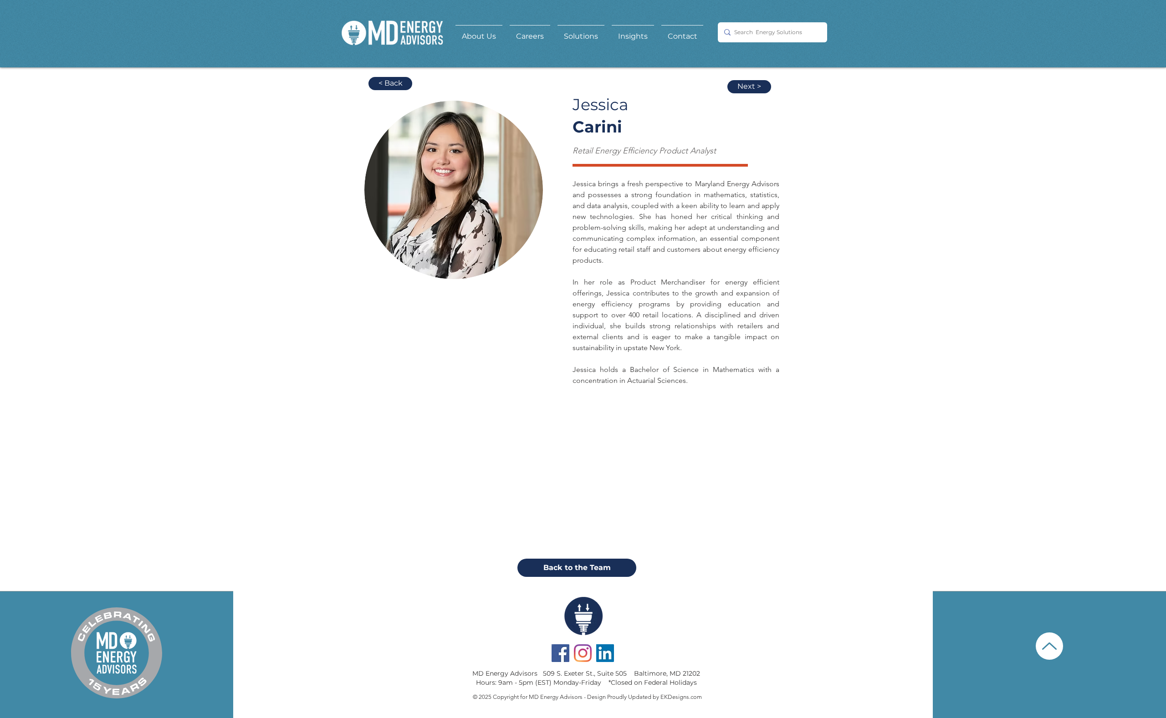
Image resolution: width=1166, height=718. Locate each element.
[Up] (1049, 646)
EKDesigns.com (681, 696)
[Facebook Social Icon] (560, 653)
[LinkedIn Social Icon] (605, 653)
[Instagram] (583, 653)
